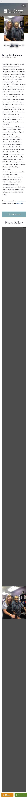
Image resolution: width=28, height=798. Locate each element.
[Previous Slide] (3, 602)
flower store (19, 203)
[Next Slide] (24, 602)
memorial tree (21, 201)
